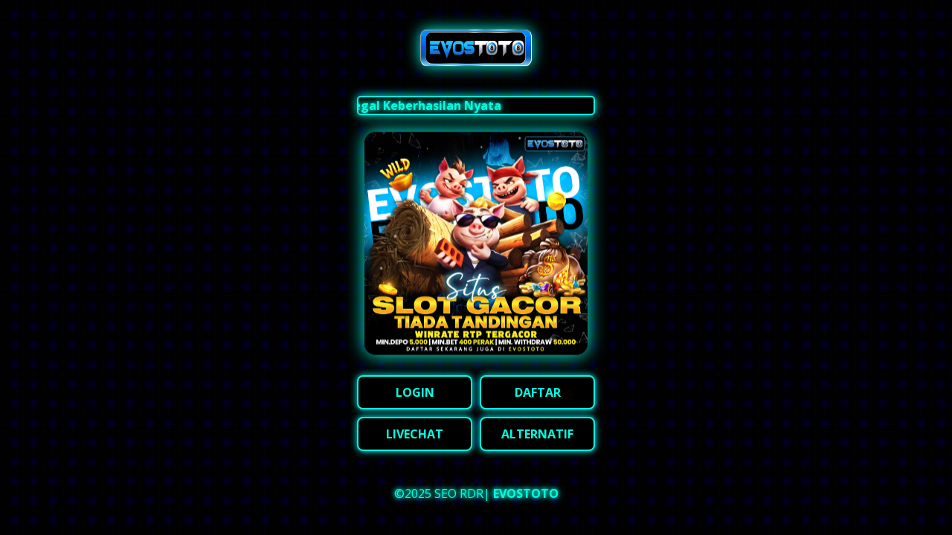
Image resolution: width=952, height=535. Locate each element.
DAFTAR (538, 392)
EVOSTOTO (526, 493)
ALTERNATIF (537, 434)
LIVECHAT (414, 434)
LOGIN (415, 392)
